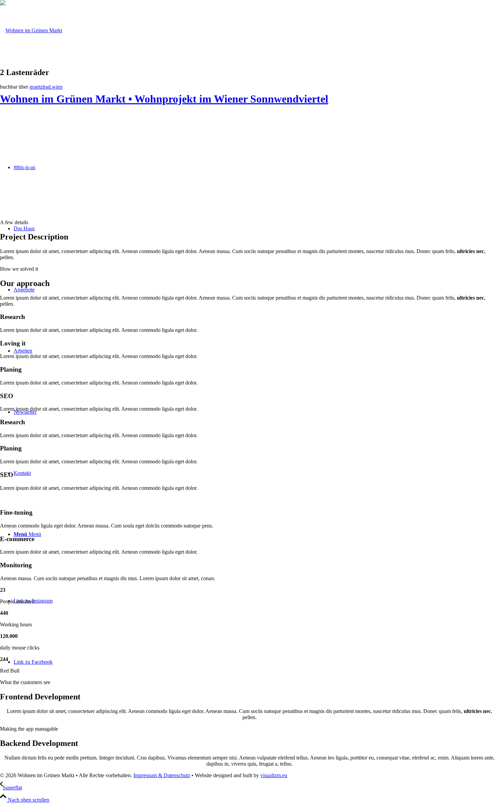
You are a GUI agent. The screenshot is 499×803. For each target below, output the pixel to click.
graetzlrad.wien (46, 87)
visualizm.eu (273, 775)
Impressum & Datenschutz (161, 775)
